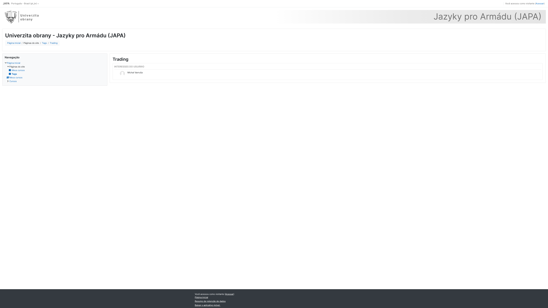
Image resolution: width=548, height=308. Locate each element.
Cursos (13, 81)
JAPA (6, 3)
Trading (54, 43)
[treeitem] (55, 72)
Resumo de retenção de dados (210, 301)
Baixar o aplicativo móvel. (207, 305)
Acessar (540, 3)
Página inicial (14, 43)
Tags (44, 43)
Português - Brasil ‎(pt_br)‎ (24, 3)
